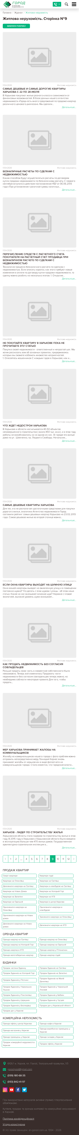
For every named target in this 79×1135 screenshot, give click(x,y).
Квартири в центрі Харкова (52, 902)
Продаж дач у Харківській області (55, 1005)
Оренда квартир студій (50, 955)
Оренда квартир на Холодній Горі (18, 945)
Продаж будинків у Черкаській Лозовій (54, 988)
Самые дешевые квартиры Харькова (28, 505)
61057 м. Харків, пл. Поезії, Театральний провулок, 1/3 (38, 1063)
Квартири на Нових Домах (15, 891)
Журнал (18, 12)
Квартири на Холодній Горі (52, 891)
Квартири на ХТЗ (47, 896)
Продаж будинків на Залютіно (53, 973)
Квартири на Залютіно (13, 896)
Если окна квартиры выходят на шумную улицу (37, 584)
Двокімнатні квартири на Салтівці (18, 886)
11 (63, 859)
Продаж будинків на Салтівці (53, 968)
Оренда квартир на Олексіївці (53, 939)
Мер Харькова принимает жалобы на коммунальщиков (29, 751)
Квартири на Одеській (13, 902)
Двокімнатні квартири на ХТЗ (53, 925)
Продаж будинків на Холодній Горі (18, 973)
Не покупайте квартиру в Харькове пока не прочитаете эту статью (33, 344)
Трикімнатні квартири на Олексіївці (55, 917)
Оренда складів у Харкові (51, 1037)
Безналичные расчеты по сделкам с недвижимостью (29, 173)
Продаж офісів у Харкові (51, 1044)
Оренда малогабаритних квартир (18, 955)
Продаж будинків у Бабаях (52, 995)
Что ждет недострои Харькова (25, 425)
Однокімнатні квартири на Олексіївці (15, 908)
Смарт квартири (10, 876)
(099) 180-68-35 (16, 1075)
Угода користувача (14, 1124)
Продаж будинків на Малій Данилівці (52, 980)
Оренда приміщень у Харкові (16, 1037)
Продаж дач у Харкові (13, 1011)
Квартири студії (46, 876)
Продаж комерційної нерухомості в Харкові (19, 1044)
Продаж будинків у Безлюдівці (17, 1005)
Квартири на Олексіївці (13, 881)
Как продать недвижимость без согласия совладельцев (33, 666)
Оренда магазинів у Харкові (16, 1030)
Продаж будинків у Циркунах (16, 1000)
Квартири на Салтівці (49, 881)
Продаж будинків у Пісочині (15, 980)
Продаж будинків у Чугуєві (52, 1000)
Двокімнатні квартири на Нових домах (17, 925)
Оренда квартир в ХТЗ (13, 950)
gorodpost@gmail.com (20, 1069)
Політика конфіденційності (18, 1118)
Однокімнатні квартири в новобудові (51, 908)
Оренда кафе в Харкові (50, 1023)
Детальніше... (69, 107)
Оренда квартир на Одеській (53, 945)
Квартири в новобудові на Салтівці (55, 886)
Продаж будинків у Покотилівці (17, 995)
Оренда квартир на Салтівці (15, 939)
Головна (7, 12)
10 (58, 859)
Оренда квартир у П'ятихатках (53, 950)
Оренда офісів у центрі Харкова (17, 1023)
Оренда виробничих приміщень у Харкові (55, 1030)
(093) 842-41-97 (16, 1081)
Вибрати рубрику (16, 26)
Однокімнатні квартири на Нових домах (18, 917)
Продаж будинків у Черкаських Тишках (17, 988)
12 (68, 859)
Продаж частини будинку (14, 968)
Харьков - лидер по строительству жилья (33, 832)
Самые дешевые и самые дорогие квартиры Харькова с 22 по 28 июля (34, 90)
